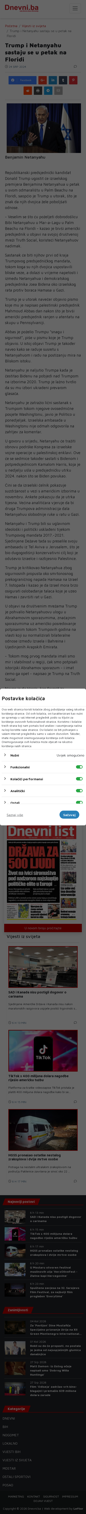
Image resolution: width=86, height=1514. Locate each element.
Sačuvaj (69, 814)
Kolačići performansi (26, 779)
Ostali (15, 803)
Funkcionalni (20, 767)
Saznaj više (15, 814)
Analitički (17, 791)
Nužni (14, 755)
